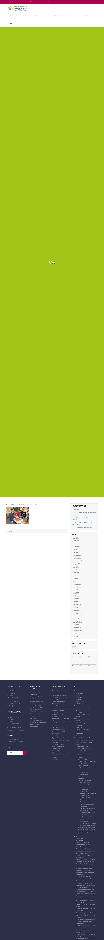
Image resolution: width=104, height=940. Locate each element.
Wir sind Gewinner (83, 759)
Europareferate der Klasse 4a (84, 898)
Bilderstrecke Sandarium (88, 812)
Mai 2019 (75, 607)
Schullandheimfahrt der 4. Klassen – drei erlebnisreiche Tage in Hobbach (61, 755)
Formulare (79, 725)
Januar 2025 (76, 581)
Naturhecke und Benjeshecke (88, 793)
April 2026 (76, 540)
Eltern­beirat (79, 703)
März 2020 (76, 595)
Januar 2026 (76, 549)
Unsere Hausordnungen (82, 714)
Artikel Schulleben (83, 765)
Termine (78, 735)
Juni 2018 (76, 633)
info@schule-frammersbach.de (43, 2)
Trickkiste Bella (84, 763)
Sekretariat (79, 699)
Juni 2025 (76, 566)
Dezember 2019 (77, 601)
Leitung (78, 695)
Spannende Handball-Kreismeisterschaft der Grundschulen (58, 746)
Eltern (45, 16)
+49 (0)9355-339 (13, 701)
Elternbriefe (79, 721)
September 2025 (77, 561)
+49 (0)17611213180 (15, 728)
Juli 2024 (75, 590)
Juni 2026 (76, 537)
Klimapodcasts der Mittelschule (86, 829)
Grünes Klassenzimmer (84, 780)
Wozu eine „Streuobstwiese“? (88, 825)
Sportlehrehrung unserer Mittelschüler (86, 913)
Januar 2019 (76, 619)
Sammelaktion (78, 509)
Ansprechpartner (22, 16)
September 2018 (77, 630)
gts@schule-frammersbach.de (18, 730)
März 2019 (76, 613)
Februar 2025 (77, 578)
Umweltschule (80, 776)
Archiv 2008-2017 (81, 838)
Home (11, 16)
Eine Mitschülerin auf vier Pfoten (87, 761)
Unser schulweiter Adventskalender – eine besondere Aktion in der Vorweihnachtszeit (86, 921)
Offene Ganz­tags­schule (82, 723)
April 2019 (76, 610)
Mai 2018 (75, 636)
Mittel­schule (79, 712)
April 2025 (76, 572)
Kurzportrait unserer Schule (83, 708)
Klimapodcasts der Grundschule (86, 827)
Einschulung (79, 733)
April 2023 (76, 593)
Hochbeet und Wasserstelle (87, 808)
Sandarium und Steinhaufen (87, 810)
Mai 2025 (75, 569)
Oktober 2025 (77, 558)
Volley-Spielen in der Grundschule (83, 527)
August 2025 (76, 564)
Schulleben (86, 16)
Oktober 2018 (77, 627)
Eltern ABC (79, 727)
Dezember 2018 (77, 621)
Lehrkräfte (79, 697)
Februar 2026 (77, 546)
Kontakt (78, 716)
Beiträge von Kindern (82, 746)
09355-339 (30, 2)
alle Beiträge (79, 840)
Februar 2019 (77, 616)
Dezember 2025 (77, 552)
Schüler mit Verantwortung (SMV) (65, 16)
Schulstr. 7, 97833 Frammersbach (16, 740)
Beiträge (74, 646)
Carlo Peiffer (13, 504)
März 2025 (76, 575)
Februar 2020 (77, 598)
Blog (10, 23)
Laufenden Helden (83, 753)
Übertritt (78, 731)
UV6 (10, 531)
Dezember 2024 (77, 584)
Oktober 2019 (77, 604)
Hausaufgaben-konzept (82, 729)
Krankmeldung (34, 726)
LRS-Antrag (33, 718)
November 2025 (77, 555)
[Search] (25, 753)
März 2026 (76, 543)
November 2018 (77, 624)
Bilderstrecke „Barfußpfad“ (89, 823)
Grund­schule (79, 710)
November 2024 (77, 587)
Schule (35, 16)
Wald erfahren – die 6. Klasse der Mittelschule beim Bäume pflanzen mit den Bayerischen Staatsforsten (61, 721)
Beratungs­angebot (81, 701)
